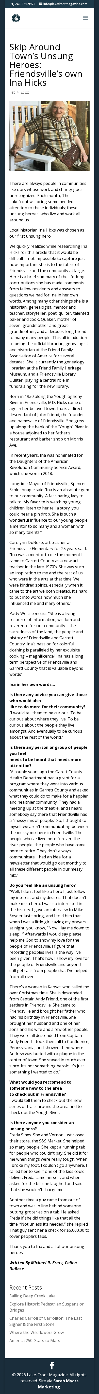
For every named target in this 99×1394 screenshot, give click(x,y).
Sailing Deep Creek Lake (32, 1296)
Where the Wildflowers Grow (36, 1332)
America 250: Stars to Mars (34, 1340)
